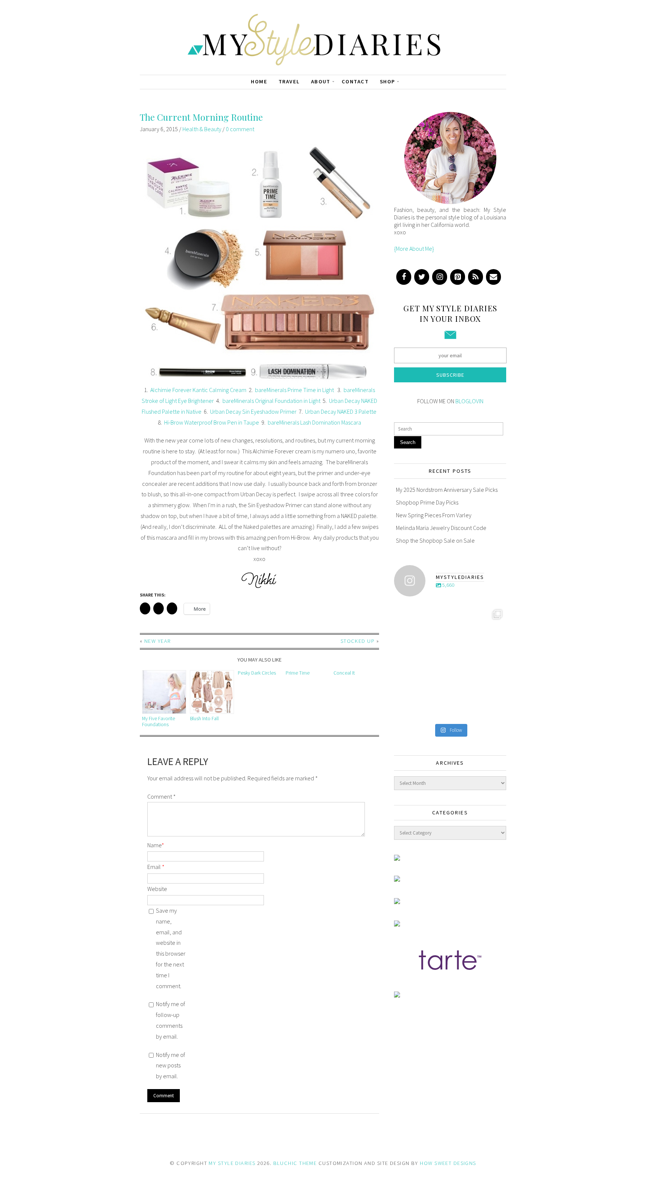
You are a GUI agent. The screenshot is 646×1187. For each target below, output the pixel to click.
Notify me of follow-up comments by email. (170, 1020)
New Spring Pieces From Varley (433, 515)
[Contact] (493, 277)
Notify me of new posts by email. (170, 1065)
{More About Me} (414, 248)
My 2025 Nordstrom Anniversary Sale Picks (447, 489)
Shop (387, 81)
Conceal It (344, 673)
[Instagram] (439, 277)
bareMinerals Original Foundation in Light (271, 400)
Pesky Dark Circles (257, 673)
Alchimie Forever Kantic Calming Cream (198, 390)
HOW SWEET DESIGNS (448, 1163)
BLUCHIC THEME (295, 1163)
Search (407, 442)
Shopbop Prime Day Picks (427, 502)
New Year (157, 641)
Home (259, 81)
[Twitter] (421, 277)
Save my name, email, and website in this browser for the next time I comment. (170, 948)
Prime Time (298, 673)
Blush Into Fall (204, 718)
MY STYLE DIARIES (232, 1163)
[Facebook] (403, 277)
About (320, 81)
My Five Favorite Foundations (158, 721)
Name (155, 845)
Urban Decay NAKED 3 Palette (340, 411)
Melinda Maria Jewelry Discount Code (441, 527)
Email (155, 866)
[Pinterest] (457, 277)
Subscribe (450, 374)
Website (157, 888)
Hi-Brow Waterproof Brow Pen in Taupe (211, 422)
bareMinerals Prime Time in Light (295, 390)
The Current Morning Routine (201, 117)
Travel (289, 81)
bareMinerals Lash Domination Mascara (314, 422)
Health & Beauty (201, 129)
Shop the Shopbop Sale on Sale (435, 540)
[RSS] (475, 277)
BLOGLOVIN (469, 401)
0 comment (240, 129)
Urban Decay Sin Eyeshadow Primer (253, 411)
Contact (355, 81)
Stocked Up (358, 641)
